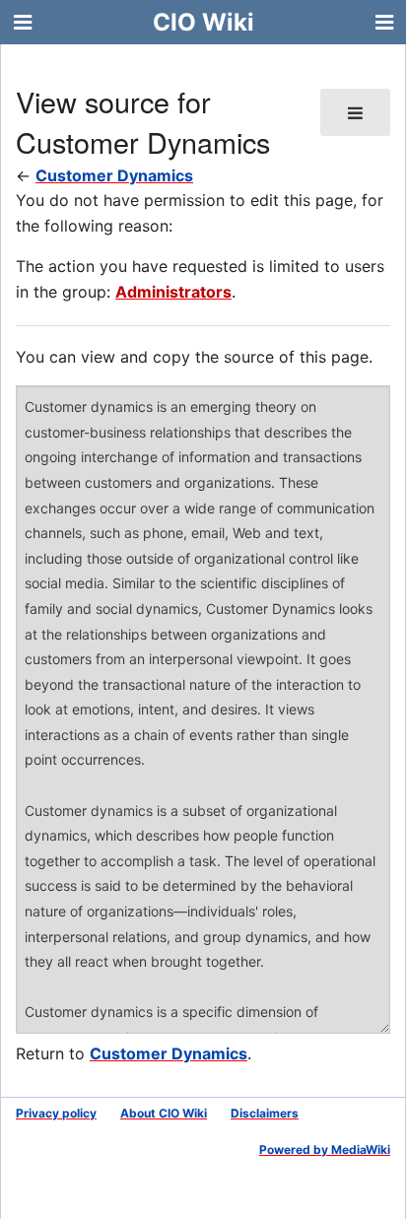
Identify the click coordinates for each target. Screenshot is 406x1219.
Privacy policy (56, 1113)
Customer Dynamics (114, 175)
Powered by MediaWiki (324, 1149)
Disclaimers (265, 1113)
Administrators (173, 292)
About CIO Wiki (163, 1113)
